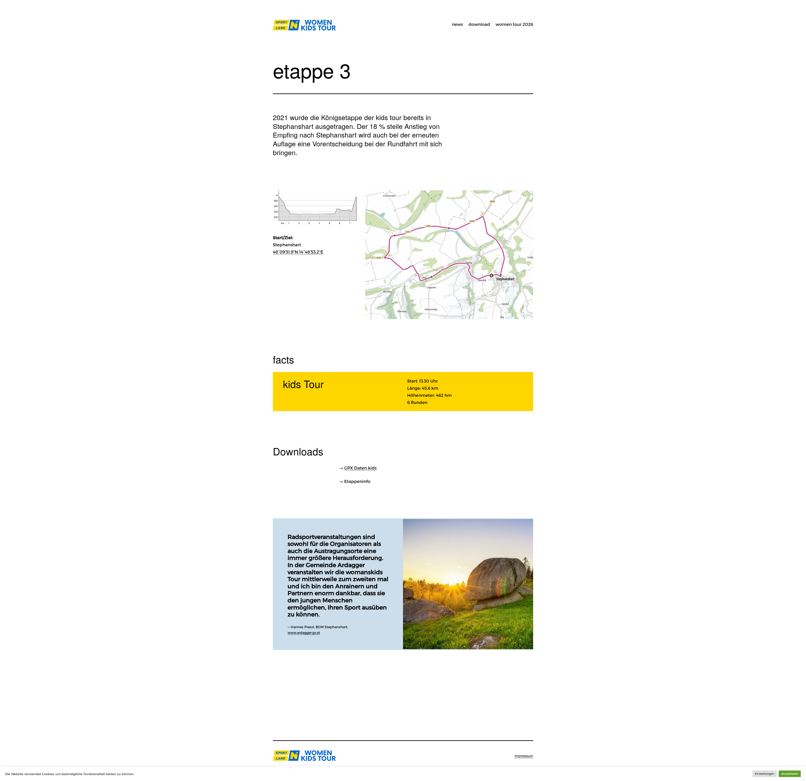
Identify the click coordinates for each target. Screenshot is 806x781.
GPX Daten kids (360, 467)
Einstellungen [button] (764, 773)
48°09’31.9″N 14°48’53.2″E (298, 251)
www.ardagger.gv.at (304, 632)
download (479, 24)
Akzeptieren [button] (789, 773)
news (457, 24)
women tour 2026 (514, 24)
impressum (524, 755)
